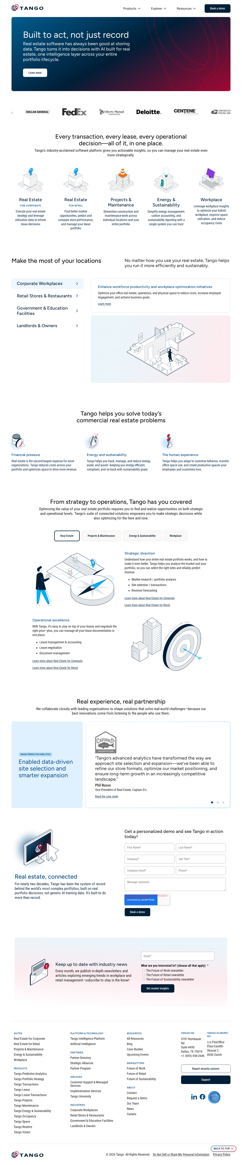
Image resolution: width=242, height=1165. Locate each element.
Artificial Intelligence (83, 1044)
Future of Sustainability (141, 1079)
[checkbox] (178, 975)
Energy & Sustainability (28, 1054)
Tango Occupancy (25, 1116)
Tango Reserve (23, 1127)
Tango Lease (22, 1089)
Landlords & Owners (82, 1126)
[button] (212, 802)
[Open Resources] (194, 8)
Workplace (20, 1060)
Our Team (133, 1103)
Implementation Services (85, 1091)
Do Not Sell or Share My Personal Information (181, 1154)
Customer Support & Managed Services (89, 1084)
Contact (132, 1093)
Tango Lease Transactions (30, 1095)
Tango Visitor (22, 1132)
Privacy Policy (221, 1154)
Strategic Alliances (81, 1063)
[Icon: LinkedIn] (194, 1097)
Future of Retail (136, 1074)
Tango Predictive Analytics (30, 1074)
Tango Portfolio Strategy (29, 1079)
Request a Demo (137, 1098)
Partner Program (80, 1068)
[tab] (48, 283)
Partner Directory (80, 1058)
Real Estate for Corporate (29, 1038)
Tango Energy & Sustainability (32, 1111)
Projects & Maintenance (28, 1049)
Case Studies (135, 1049)
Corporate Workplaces (84, 1110)
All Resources (135, 1038)
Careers (131, 1114)
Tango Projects (23, 1100)
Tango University (80, 1096)
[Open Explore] (165, 8)
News (130, 1109)
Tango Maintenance (26, 1105)
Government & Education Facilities (91, 1120)
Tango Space (22, 1121)
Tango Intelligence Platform (87, 1038)
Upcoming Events (138, 1054)
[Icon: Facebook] (202, 1097)
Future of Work (136, 1068)
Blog (130, 1044)
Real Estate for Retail (27, 1044)
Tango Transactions (26, 1084)
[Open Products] (139, 8)
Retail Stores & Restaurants (87, 1115)
